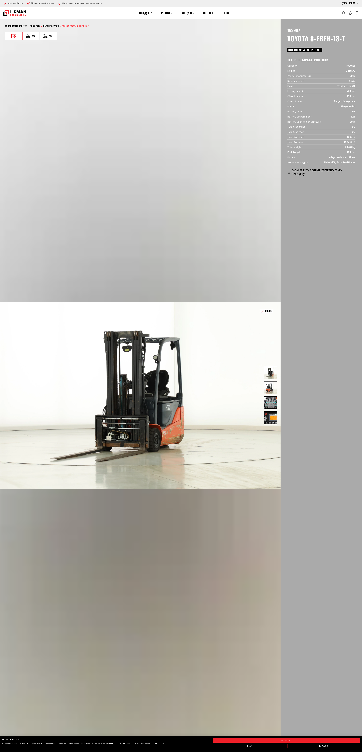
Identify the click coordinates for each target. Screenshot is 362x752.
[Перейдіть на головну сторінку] (14, 13)
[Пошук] (344, 13)
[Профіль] (350, 13)
